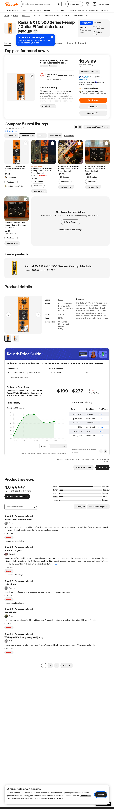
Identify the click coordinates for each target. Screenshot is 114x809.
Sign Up (101, 4)
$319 (100, 431)
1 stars (55, 500)
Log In (107, 4)
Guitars (23, 10)
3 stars (55, 493)
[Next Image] (38, 314)
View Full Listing (48, 106)
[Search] (58, 4)
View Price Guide (83, 467)
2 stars (55, 497)
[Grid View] (76, 127)
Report (9, 537)
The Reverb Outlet (12, 10)
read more (54, 564)
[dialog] (57, 795)
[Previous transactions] (101, 451)
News (63, 10)
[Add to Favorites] (35, 31)
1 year (54, 446)
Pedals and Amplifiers (36, 10)
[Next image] (32, 87)
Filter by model (12, 368)
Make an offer (93, 113)
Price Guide (57, 43)
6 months (44, 446)
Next (65, 665)
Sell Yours (102, 467)
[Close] (52, 37)
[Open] (44, 372)
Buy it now (93, 100)
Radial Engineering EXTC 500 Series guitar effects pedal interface (54, 61)
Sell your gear (74, 4)
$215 (100, 418)
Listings (7, 43)
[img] (62, 76)
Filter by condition (56, 368)
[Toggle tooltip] (47, 50)
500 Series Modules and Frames (63, 324)
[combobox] (24, 372)
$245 (101, 436)
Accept (101, 795)
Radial (60, 299)
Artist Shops (82, 10)
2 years (62, 446)
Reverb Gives (93, 10)
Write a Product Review (17, 496)
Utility (60, 329)
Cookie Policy (85, 796)
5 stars (55, 486)
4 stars (55, 490)
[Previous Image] (8, 314)
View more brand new (89, 72)
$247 (101, 414)
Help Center (104, 10)
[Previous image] (10, 87)
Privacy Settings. (55, 798)
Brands (56, 10)
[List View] (80, 127)
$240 (101, 427)
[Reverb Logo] (11, 4)
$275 (101, 423)
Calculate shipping (86, 65)
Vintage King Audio (51, 75)
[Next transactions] (105, 451)
